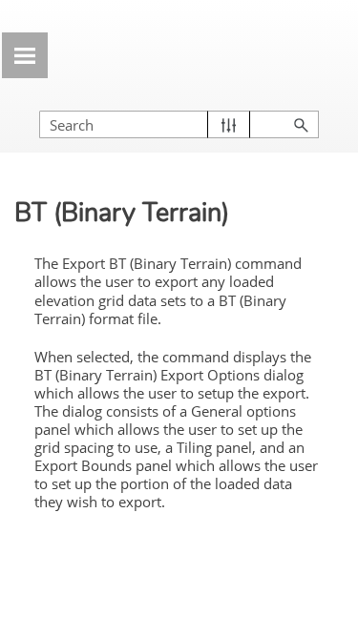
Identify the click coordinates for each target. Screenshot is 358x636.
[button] (228, 124)
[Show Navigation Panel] (25, 55)
